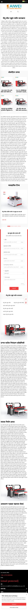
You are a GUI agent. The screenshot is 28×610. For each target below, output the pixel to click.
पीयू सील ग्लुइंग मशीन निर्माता (19, 302)
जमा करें (14, 288)
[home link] (14, 7)
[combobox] (14, 273)
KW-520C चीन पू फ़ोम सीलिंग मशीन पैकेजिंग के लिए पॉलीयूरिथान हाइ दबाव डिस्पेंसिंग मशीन (7, 91)
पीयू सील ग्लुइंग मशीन (7, 302)
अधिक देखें (4, 219)
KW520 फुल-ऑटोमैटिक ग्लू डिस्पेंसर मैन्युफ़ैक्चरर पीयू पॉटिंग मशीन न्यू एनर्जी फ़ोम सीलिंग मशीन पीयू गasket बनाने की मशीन (7, 109)
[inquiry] (26, 299)
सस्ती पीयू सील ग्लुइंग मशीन (8, 311)
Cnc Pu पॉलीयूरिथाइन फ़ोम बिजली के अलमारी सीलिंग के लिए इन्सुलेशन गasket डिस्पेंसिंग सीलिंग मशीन (21, 91)
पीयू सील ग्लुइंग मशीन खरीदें (8, 308)
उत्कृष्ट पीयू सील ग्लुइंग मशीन (8, 314)
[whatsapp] (26, 302)
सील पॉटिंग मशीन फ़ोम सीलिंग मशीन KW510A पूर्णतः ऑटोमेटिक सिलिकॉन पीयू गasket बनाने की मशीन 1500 (21, 109)
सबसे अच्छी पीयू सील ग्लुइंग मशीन (9, 305)
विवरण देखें (7, 82)
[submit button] (17, 11)
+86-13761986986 (6, 575)
